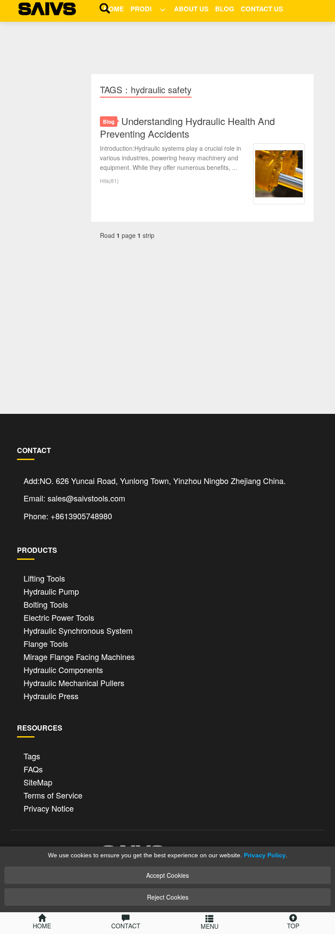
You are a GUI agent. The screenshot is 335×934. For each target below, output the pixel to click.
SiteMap (38, 781)
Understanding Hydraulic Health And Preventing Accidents (187, 127)
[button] (159, 8)
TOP (293, 925)
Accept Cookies (167, 875)
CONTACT (125, 925)
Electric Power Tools (59, 617)
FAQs (33, 768)
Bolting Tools (46, 604)
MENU (210, 926)
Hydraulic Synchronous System (78, 630)
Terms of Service (53, 794)
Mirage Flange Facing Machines (79, 656)
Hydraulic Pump (51, 590)
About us (191, 9)
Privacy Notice (49, 807)
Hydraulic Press (51, 695)
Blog (224, 9)
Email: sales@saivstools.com (74, 498)
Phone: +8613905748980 (68, 515)
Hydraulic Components (63, 669)
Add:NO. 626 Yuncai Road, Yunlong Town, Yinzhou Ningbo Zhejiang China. (155, 480)
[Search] (102, 8)
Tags (32, 755)
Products (149, 9)
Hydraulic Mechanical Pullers (74, 682)
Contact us (262, 9)
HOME (114, 9)
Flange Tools (46, 643)
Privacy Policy (265, 855)
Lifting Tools (44, 577)
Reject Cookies (167, 897)
